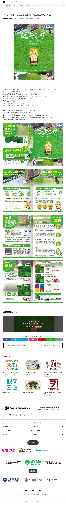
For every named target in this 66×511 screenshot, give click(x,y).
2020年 (14, 18)
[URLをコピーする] (59, 339)
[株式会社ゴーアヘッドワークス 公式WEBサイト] (10, 2)
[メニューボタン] (64, 2)
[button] (7, 339)
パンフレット (7, 18)
